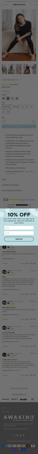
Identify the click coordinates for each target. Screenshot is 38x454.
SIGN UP (18, 239)
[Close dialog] (36, 210)
